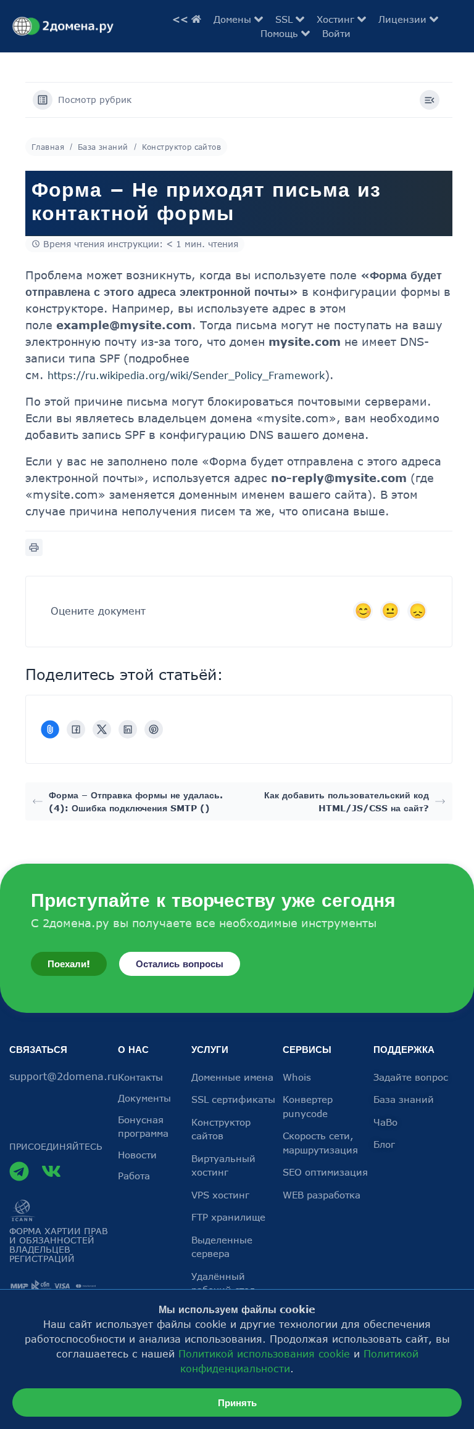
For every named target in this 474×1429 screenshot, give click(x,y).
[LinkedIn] (127, 729)
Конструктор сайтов (182, 146)
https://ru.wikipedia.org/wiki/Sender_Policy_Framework (186, 375)
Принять (237, 1402)
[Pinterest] (153, 729)
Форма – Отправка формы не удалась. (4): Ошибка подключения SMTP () (136, 801)
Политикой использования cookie (264, 1353)
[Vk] (51, 1171)
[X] (102, 729)
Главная (47, 146)
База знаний (103, 146)
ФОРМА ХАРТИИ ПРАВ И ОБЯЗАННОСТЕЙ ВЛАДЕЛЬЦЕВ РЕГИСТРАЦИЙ (58, 1245)
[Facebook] (76, 729)
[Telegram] (19, 1171)
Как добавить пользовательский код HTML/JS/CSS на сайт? (346, 801)
